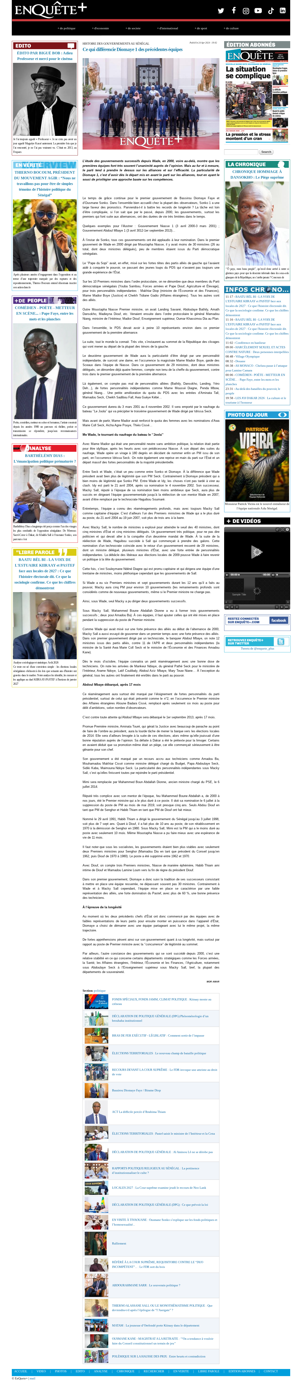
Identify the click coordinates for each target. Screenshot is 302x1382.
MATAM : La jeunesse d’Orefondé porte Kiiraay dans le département (155, 1325)
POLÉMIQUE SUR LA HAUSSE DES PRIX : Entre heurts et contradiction (159, 1356)
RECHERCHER (154, 1371)
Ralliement (119, 1243)
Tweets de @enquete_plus (257, 648)
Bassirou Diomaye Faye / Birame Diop (136, 1090)
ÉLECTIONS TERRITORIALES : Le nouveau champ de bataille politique (159, 1053)
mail (32, 1378)
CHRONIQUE (125, 1371)
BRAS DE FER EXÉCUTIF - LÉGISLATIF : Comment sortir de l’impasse (158, 1035)
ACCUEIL (20, 1371)
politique (100, 990)
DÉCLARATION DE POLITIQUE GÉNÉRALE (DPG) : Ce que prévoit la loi (160, 1204)
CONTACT (271, 1371)
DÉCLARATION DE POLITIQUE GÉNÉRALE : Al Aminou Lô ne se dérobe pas (162, 1152)
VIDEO (41, 1371)
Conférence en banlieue (250, 342)
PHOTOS (61, 1371)
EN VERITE (181, 1371)
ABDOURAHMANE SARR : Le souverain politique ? (146, 1285)
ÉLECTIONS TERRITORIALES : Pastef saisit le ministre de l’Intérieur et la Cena (163, 1133)
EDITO (80, 1371)
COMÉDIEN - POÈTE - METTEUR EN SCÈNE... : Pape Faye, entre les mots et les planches (45, 313)
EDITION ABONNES (242, 1371)
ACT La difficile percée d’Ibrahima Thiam (139, 1112)
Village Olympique (247, 356)
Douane (240, 361)
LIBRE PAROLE (208, 1371)
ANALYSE (101, 1371)
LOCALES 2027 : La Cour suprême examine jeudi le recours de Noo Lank (159, 1187)
